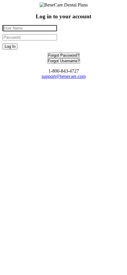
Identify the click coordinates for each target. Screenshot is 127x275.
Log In (10, 46)
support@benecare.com (64, 76)
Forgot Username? (63, 61)
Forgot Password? (63, 55)
